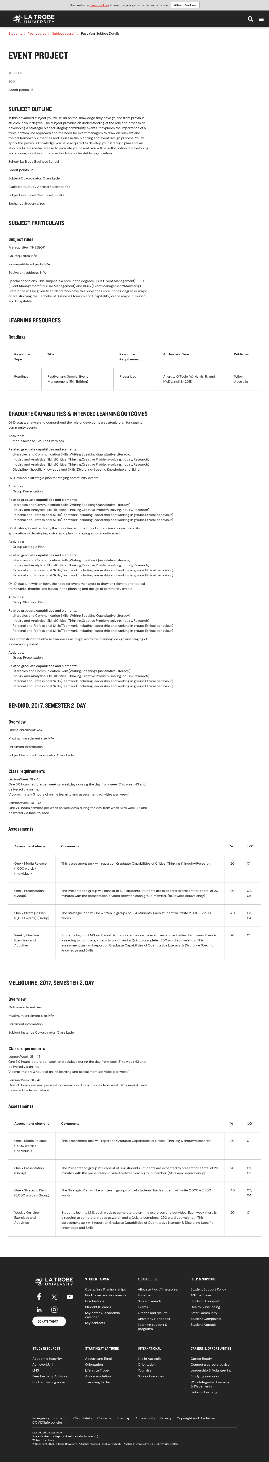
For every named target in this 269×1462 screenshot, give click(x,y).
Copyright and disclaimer (196, 1418)
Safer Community (204, 1313)
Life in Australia (150, 1358)
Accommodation (98, 1376)
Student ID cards (98, 1307)
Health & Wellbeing (205, 1307)
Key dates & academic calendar (102, 1315)
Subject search (63, 33)
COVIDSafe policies (47, 1422)
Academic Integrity (47, 1358)
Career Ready (201, 1358)
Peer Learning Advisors (50, 1376)
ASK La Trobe (201, 1295)
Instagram (54, 1309)
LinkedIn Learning (204, 1392)
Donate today (48, 1321)
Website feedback (43, 1440)
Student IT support (205, 1301)
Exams (143, 1307)
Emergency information (50, 1418)
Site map (123, 1418)
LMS (35, 1370)
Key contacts (95, 1323)
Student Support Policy (208, 1289)
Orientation (94, 1364)
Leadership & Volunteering (211, 1370)
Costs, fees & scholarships (105, 1289)
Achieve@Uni (42, 1364)
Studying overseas (205, 1376)
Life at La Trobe (97, 1370)
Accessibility (145, 1418)
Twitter (54, 1296)
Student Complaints (206, 1319)
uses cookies (99, 5)
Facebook (39, 1296)
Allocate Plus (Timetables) (158, 1289)
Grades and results (152, 1313)
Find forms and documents (106, 1295)
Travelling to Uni (97, 1382)
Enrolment (146, 1295)
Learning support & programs (152, 1326)
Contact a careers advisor (211, 1364)
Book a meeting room (48, 1382)
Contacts (104, 1418)
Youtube (69, 1296)
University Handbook (154, 1319)
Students (15, 33)
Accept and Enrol (98, 1358)
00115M (174, 1444)
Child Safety (82, 1418)
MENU (261, 19)
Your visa (145, 1370)
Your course (37, 33)
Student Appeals (203, 1324)
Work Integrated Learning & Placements (210, 1384)
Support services (151, 1376)
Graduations (94, 1301)
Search (250, 19)
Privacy (166, 1418)
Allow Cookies (185, 5)
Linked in (39, 1309)
